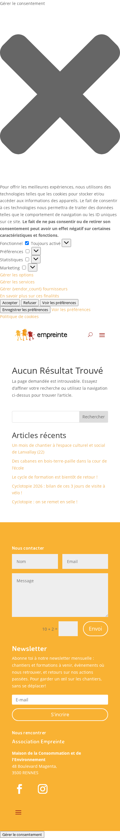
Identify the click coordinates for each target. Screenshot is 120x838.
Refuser (29, 302)
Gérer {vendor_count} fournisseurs (34, 289)
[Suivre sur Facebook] (19, 788)
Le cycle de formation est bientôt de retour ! (55, 477)
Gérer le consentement (22, 834)
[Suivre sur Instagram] (42, 788)
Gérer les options (16, 275)
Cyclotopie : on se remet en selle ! (44, 501)
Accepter (9, 302)
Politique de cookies (19, 316)
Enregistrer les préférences (25, 309)
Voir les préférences (59, 302)
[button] (60, 95)
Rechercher (93, 416)
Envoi (95, 628)
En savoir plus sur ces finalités (29, 296)
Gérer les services (17, 282)
